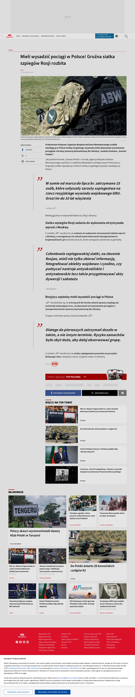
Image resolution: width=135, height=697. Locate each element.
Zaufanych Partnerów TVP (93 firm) (65, 668)
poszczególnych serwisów (67, 678)
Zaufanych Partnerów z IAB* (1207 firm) (24, 668)
